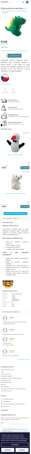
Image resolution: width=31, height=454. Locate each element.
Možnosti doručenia (22, 51)
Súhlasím (22, 450)
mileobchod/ (6, 406)
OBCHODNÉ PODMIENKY (6, 376)
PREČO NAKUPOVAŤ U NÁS (7, 370)
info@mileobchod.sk (8, 399)
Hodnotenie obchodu (6, 391)
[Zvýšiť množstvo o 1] (7, 55)
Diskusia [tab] (15, 218)
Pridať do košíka (15, 55)
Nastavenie (14, 445)
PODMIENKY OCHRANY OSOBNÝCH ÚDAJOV (11, 378)
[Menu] (27, 2)
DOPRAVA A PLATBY (5, 374)
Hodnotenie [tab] (9, 218)
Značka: (5, 13)
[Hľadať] (18, 2)
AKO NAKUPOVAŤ (5, 387)
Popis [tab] (3, 218)
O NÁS (2, 372)
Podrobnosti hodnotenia (21, 11)
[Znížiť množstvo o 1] (7, 57)
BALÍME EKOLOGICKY (6, 380)
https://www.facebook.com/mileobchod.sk (14, 404)
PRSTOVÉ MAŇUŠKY (17, 294)
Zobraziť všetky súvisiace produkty (15, 213)
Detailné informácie (5, 84)
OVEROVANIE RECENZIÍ (6, 382)
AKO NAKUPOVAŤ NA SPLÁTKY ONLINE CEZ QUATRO (13, 389)
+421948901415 (7, 401)
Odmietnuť (8, 450)
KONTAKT (3, 384)
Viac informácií (22, 440)
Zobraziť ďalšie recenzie (23, 359)
